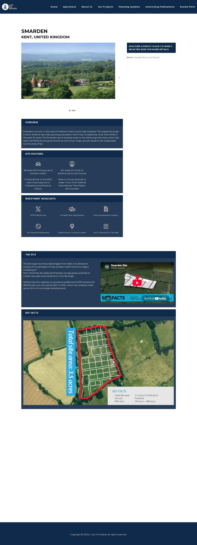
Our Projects (105, 6)
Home (54, 6)
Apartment (69, 6)
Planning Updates (129, 6)
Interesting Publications (160, 6)
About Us (87, 6)
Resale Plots (187, 6)
